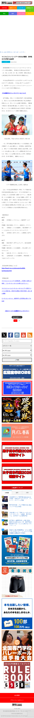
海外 (13, 13)
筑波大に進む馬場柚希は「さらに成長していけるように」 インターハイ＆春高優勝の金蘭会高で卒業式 (20, 531)
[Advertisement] (17, 33)
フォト (30, 13)
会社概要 (17, 695)
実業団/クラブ (29, 9)
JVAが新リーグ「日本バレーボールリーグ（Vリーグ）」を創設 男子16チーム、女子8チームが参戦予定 (20, 514)
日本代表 (4, 8)
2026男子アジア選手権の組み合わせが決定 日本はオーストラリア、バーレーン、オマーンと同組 (20, 498)
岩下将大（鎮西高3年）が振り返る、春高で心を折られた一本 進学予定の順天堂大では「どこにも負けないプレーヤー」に (20, 523)
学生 (4, 13)
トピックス (21, 13)
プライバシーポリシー (17, 700)
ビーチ (21, 8)
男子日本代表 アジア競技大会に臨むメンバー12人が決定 (20, 505)
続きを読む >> (17, 317)
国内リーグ (13, 8)
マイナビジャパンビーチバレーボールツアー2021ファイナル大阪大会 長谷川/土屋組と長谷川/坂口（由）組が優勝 (17, 291)
